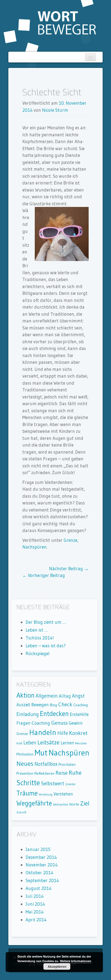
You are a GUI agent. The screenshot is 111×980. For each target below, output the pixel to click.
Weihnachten (60, 804)
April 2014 (36, 919)
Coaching (80, 704)
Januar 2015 (38, 849)
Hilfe (62, 733)
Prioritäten (66, 764)
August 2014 (38, 888)
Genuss (59, 722)
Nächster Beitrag (69, 568)
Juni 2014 (35, 904)
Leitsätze (48, 742)
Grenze (70, 540)
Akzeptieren (57, 966)
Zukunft (21, 812)
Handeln (42, 732)
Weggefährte (34, 803)
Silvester (70, 784)
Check (65, 704)
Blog (53, 704)
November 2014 (42, 864)
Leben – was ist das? (46, 645)
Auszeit (23, 704)
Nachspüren (34, 547)
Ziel (84, 803)
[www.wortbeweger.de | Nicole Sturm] (50, 25)
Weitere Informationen (75, 961)
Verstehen (63, 794)
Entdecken (54, 714)
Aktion (25, 695)
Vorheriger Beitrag (43, 575)
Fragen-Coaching (33, 723)
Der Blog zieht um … (46, 622)
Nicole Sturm (55, 110)
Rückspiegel (38, 653)
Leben (29, 743)
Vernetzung (46, 794)
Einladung (27, 714)
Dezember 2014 (41, 857)
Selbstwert (52, 783)
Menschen (81, 743)
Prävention (24, 773)
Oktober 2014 (39, 872)
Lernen (67, 742)
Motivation (24, 754)
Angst (78, 696)
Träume (27, 793)
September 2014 (42, 880)
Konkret (78, 733)
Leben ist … (37, 630)
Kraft (19, 743)
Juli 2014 (35, 896)
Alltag (65, 696)
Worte (74, 804)
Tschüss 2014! (40, 638)
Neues (24, 763)
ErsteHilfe (79, 714)
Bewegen (40, 704)
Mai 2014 (35, 912)
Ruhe (75, 772)
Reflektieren (44, 773)
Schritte (28, 782)
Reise (62, 772)
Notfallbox (45, 764)
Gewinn (76, 723)
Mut (40, 753)
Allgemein (47, 696)
